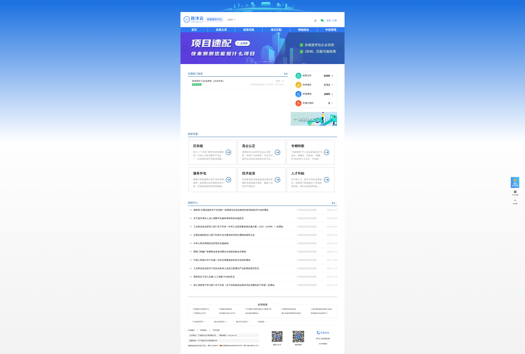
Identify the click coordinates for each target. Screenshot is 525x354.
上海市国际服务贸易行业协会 (321, 309)
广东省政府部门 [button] (198, 322)
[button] (322, 20)
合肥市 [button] (230, 20)
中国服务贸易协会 (225, 309)
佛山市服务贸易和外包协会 (291, 313)
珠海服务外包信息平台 (319, 313)
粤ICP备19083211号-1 (251, 346)
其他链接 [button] (261, 322)
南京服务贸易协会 (252, 313)
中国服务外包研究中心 (201, 309)
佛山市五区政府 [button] (242, 322)
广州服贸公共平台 (199, 313)
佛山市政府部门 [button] (220, 322)
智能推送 (303, 29)
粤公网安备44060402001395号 (231, 346)
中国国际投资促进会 (289, 309)
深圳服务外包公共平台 (227, 313)
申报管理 (330, 29)
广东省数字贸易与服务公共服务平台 (258, 309)
